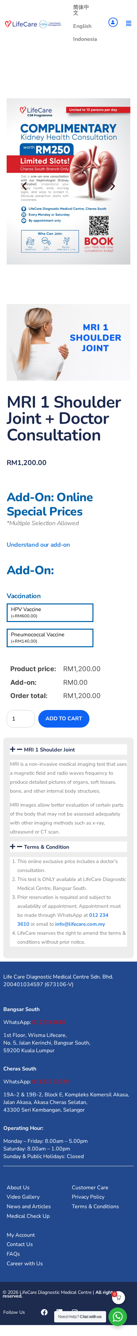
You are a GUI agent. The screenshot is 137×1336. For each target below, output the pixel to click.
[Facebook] (44, 1312)
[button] (24, 186)
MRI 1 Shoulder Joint (49, 749)
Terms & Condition (46, 847)
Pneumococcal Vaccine (38, 637)
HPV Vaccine (26, 612)
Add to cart (64, 718)
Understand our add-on (38, 545)
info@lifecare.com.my (80, 924)
